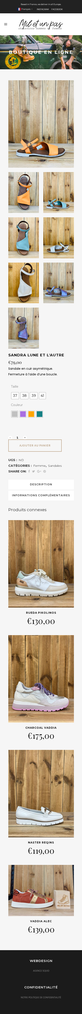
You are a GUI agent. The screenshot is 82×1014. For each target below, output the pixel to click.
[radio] (15, 395)
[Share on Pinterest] (44, 471)
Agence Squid (41, 970)
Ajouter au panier (35, 445)
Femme (39, 466)
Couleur (17, 405)
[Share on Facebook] (29, 471)
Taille (14, 387)
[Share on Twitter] (33, 471)
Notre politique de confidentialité (41, 997)
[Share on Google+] (39, 471)
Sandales (55, 466)
